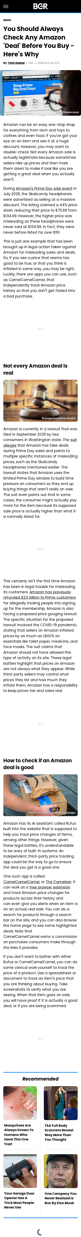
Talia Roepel (16, 63)
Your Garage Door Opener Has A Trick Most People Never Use (19, 1200)
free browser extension (49, 888)
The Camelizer (58, 882)
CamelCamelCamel (21, 882)
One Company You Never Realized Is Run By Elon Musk (61, 1198)
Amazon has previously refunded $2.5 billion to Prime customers (39, 595)
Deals (7, 20)
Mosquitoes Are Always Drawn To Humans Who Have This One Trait (18, 1134)
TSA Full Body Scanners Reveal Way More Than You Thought (59, 1132)
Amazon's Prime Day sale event (44, 189)
